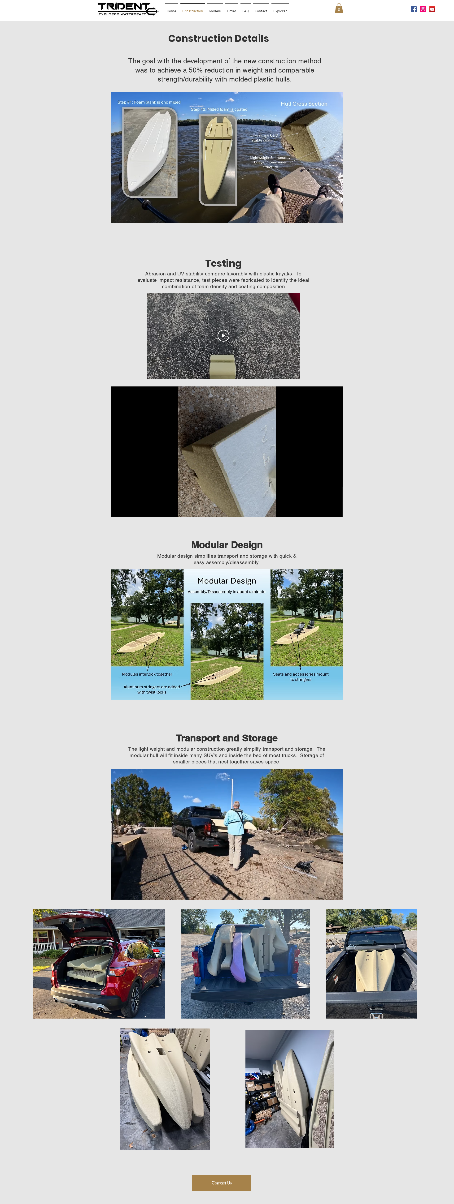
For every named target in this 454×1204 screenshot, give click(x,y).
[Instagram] (423, 9)
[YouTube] (432, 9)
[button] (339, 8)
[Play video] (223, 336)
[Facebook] (414, 9)
